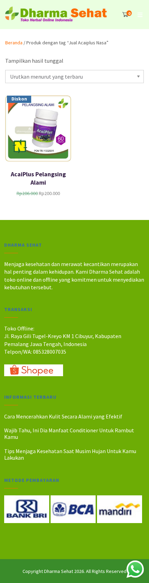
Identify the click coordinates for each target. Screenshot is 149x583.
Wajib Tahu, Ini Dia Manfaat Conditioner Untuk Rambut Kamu (69, 433)
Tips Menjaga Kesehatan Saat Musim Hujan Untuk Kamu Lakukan (70, 454)
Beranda (14, 42)
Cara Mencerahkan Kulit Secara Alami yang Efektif (63, 416)
